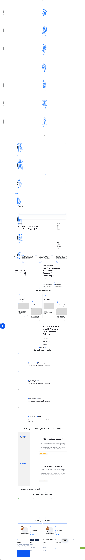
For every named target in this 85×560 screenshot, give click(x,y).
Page (43, 80)
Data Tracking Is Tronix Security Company (22, 299)
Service (43, 63)
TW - (38, 514)
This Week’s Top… (62, 546)
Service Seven (44, 70)
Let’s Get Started (45, 486)
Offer (43, 546)
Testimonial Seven (44, 99)
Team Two (44, 83)
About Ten (44, 55)
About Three (45, 47)
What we (43, 544)
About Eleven (45, 57)
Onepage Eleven (44, 35)
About (43, 43)
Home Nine (44, 14)
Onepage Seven (44, 30)
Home (43, 2)
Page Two (43, 50)
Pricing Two (44, 116)
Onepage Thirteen (44, 37)
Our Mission (31, 546)
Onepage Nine (44, 33)
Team (45, 82)
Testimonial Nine (44, 101)
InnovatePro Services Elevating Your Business (49, 299)
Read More (24, 316)
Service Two (44, 65)
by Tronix (39, 362)
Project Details (44, 109)
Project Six (44, 108)
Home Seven (45, 11)
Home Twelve (45, 17)
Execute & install (59, 255)
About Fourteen (44, 61)
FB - (37, 514)
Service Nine (44, 72)
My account (44, 120)
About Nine (44, 54)
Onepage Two (44, 25)
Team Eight (44, 89)
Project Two (44, 103)
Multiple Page (44, 13)
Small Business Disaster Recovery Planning (39, 418)
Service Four (44, 67)
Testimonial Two (44, 93)
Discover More (20, 155)
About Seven (45, 52)
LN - (40, 514)
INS (41, 514)
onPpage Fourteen (45, 38)
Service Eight (44, 71)
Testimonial (44, 91)
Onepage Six (45, 29)
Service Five (44, 68)
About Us (31, 544)
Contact (43, 128)
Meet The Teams (32, 547)
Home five (44, 9)
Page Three (44, 56)
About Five (44, 49)
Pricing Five (44, 119)
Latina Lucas (56, 512)
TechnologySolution (45, 74)
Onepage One (44, 24)
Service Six (44, 69)
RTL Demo (44, 42)
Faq (44, 110)
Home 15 (44, 20)
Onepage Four (44, 27)
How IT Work (16, 155)
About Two (44, 46)
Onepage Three (44, 26)
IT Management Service (44, 79)
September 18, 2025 (32, 362)
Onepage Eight (44, 31)
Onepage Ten (45, 34)
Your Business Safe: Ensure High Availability (39, 400)
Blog (43, 125)
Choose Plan (32, 534)
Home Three (45, 7)
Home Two (44, 6)
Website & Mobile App (44, 75)
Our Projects (32, 549)
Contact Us (31, 550)
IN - (57, 514)
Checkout (44, 121)
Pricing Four (44, 118)
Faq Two (44, 111)
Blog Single (44, 127)
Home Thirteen (44, 18)
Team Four (44, 85)
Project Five (44, 107)
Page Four (44, 115)
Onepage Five (44, 28)
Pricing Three (45, 117)
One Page (43, 32)
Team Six (44, 87)
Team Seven (45, 88)
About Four (44, 48)
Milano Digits (39, 512)
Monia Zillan (22, 512)
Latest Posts (44, 549)
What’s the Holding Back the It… (36, 382)
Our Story (44, 547)
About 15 (44, 62)
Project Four (45, 106)
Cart (44, 122)
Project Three (45, 105)
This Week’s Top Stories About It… (37, 364)
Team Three (44, 84)
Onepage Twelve (44, 36)
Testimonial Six (44, 98)
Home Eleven (45, 16)
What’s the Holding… (62, 549)
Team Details (45, 90)
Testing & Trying (42, 255)
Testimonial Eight (44, 100)
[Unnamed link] (31, 540)
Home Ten (44, 15)
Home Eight (44, 12)
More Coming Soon (45, 124)
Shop (44, 123)
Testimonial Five (44, 97)
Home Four (44, 8)
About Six (44, 51)
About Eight (44, 53)
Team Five (44, 86)
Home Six (44, 10)
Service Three (44, 66)
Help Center (44, 550)
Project (45, 102)
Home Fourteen (44, 19)
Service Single (44, 73)
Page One (43, 44)
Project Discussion (26, 255)
